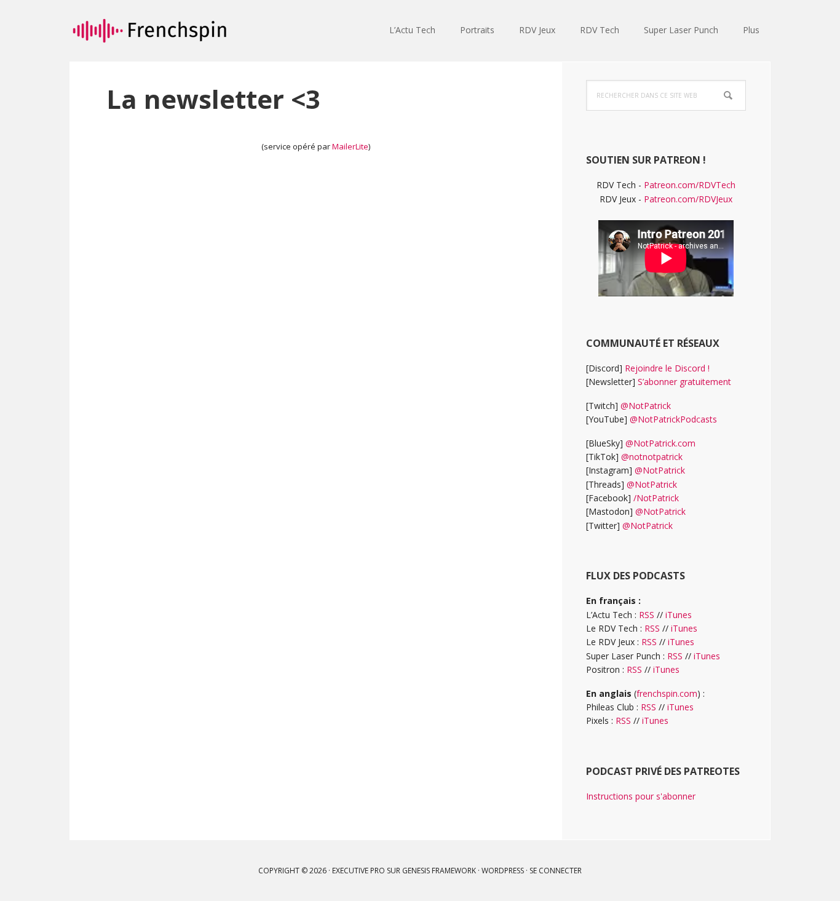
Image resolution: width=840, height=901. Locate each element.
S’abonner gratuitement (684, 381)
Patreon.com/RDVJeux (688, 199)
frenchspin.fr (149, 31)
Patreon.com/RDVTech (689, 185)
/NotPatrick (656, 498)
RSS (646, 615)
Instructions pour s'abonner (640, 796)
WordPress (502, 870)
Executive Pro (358, 870)
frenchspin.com (666, 693)
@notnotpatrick (652, 456)
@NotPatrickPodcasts (673, 419)
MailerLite (350, 146)
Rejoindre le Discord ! (667, 368)
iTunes (678, 615)
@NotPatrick (645, 405)
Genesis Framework (439, 870)
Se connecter (555, 870)
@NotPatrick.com (660, 443)
